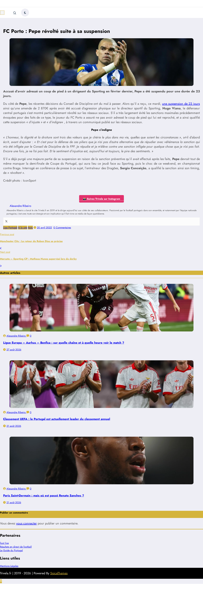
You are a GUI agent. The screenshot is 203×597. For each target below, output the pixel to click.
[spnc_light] (25, 13)
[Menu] (2, 12)
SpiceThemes (59, 573)
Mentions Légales (9, 566)
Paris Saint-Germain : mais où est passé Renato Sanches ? (43, 495)
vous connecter (26, 523)
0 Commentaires (62, 227)
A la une (22, 227)
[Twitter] (6, 221)
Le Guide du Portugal (11, 550)
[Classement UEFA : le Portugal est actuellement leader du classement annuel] (101, 384)
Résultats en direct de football (16, 547)
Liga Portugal (10, 227)
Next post (5, 252)
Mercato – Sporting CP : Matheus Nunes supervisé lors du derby (38, 259)
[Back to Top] (1, 581)
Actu (30, 227)
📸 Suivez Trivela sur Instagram (101, 199)
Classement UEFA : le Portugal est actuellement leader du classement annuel (56, 419)
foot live (4, 543)
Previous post (7, 234)
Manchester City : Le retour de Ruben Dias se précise (31, 241)
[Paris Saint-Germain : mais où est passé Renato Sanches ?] (101, 460)
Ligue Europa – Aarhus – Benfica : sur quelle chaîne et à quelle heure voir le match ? (63, 342)
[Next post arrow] (1, 266)
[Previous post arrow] (1, 248)
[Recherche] (15, 13)
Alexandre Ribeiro (16, 336)
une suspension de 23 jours (181, 103)
